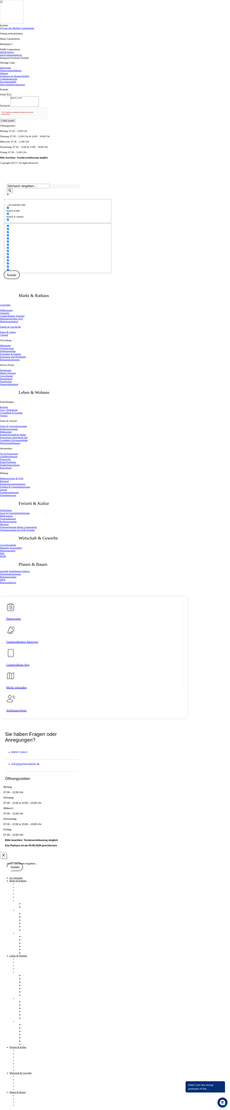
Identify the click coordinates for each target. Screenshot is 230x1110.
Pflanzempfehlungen (33, 995)
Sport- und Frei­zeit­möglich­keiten (34, 1053)
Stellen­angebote (16, 710)
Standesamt (28, 936)
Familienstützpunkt (33, 1040)
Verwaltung (22, 910)
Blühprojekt (28, 981)
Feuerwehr (28, 1008)
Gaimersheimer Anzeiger (30, 890)
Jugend (26, 1037)
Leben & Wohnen (34, 392)
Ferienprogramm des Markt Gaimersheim (39, 1056)
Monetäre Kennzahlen (28, 1079)
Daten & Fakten (31, 903)
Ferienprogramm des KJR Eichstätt (36, 1070)
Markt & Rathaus (34, 295)
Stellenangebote (31, 920)
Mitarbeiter (28, 913)
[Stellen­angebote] (10, 700)
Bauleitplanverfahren (27, 1095)
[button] (4, 25)
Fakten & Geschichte (10, 327)
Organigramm (30, 916)
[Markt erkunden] (10, 677)
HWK (19, 1089)
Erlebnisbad (22, 1050)
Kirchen (20, 958)
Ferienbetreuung (31, 1044)
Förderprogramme (32, 978)
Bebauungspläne (25, 1101)
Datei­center (13, 618)
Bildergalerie (23, 1060)
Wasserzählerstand (32, 952)
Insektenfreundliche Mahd (37, 985)
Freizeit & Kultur (34, 503)
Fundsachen (28, 949)
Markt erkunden (16, 687)
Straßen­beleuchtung (33, 1014)
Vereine (20, 968)
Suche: (7, 179)
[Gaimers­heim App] (10, 654)
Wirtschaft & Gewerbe (38, 538)
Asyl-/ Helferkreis (26, 962)
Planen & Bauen (33, 564)
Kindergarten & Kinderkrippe (39, 1031)
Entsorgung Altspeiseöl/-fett (38, 988)
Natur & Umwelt (25, 972)
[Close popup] (3, 855)
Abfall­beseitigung (32, 1004)
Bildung (20, 1021)
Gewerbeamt (29, 942)
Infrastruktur (23, 998)
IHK (18, 1085)
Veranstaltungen (25, 1063)
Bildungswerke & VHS (35, 1024)
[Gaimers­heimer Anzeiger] (10, 631)
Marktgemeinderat (26, 897)
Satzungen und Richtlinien (37, 926)
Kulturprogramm (25, 1066)
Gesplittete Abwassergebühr (38, 991)
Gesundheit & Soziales (29, 965)
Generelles (5, 305)
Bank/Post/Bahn (31, 1011)
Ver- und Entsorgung (34, 1001)
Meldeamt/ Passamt (33, 939)
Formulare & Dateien (34, 923)
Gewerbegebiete (25, 1076)
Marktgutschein (24, 1082)
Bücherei (27, 1027)
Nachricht (5, 105)
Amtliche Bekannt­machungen (39, 929)
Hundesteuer (29, 946)
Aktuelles (21, 887)
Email (3, 94)
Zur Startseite (16, 878)
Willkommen (23, 883)
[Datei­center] (10, 608)
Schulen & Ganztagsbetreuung (39, 1034)
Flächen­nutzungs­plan (28, 1098)
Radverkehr (28, 1018)
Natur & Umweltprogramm (37, 975)
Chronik (26, 906)
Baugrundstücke (25, 1105)
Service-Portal (24, 933)
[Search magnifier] (10, 190)
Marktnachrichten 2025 (29, 893)
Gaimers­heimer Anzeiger (22, 641)
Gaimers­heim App (17, 664)
